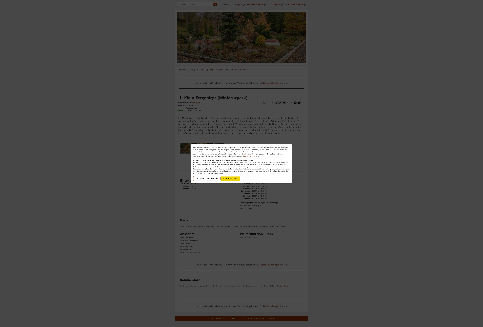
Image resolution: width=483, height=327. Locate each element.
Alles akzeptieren (230, 178)
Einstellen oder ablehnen (206, 178)
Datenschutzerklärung (250, 156)
